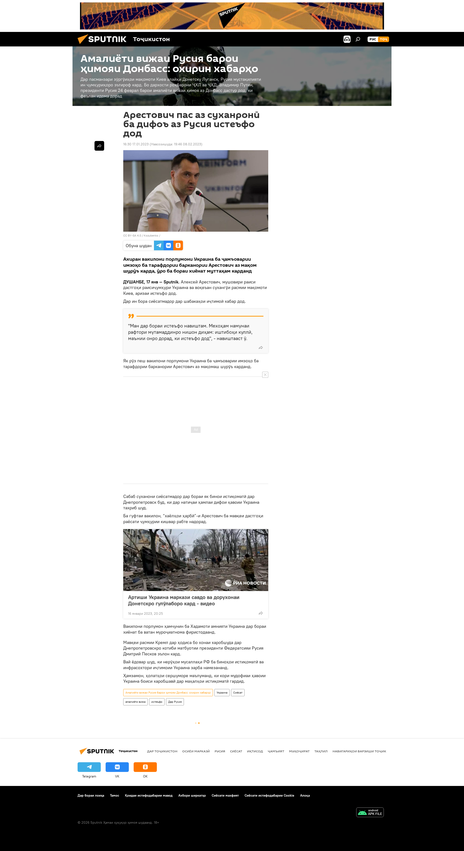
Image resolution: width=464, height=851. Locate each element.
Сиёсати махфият (225, 795)
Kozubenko (151, 235)
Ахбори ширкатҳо (192, 795)
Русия (220, 751)
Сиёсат (237, 692)
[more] (261, 347)
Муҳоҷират (299, 751)
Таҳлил (321, 751)
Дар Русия (175, 701)
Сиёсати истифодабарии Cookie (269, 795)
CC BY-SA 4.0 (132, 235)
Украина (222, 692)
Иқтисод (255, 751)
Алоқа (305, 795)
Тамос (114, 795)
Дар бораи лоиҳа (91, 795)
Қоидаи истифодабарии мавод (149, 795)
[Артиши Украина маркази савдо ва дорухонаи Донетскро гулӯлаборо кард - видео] (195, 560)
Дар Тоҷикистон (162, 751)
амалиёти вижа (135, 701)
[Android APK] (370, 812)
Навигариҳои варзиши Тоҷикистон (365, 751)
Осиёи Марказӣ (196, 751)
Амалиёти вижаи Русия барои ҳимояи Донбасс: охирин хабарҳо (168, 692)
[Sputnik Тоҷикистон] (104, 45)
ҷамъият (276, 751)
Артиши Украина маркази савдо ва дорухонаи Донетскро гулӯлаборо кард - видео (183, 600)
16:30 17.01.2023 (136, 144)
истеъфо (156, 701)
